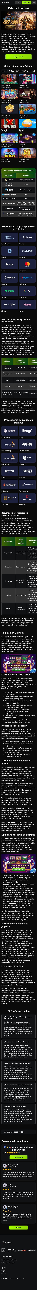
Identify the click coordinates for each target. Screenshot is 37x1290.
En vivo (12, 71)
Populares (5, 71)
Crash (20, 71)
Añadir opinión (18, 1157)
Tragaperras (29, 71)
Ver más (18, 1227)
